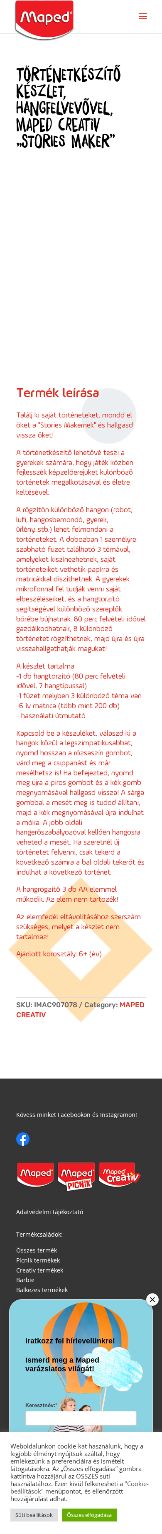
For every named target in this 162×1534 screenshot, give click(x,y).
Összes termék (36, 1250)
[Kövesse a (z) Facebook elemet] (22, 1139)
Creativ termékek (39, 1270)
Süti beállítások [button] (34, 1515)
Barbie (25, 1280)
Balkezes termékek (42, 1290)
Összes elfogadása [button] (89, 1515)
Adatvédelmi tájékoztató (49, 1212)
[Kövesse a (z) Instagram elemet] (39, 1139)
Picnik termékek (38, 1260)
